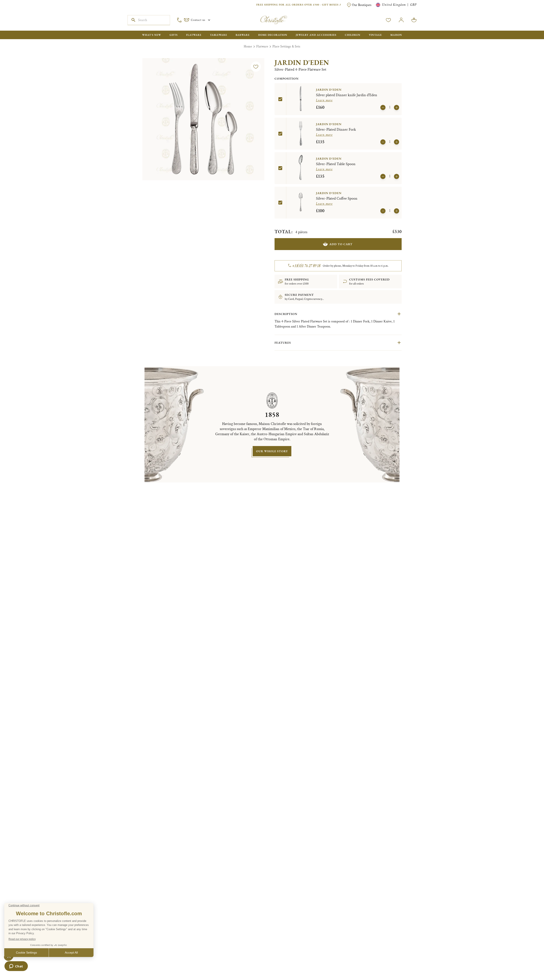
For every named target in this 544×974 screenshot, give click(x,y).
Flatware (262, 46)
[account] (388, 20)
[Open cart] (414, 20)
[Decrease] (382, 107)
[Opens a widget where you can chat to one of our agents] (16, 966)
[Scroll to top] (527, 957)
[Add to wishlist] (256, 67)
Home (248, 46)
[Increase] (396, 107)
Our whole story (272, 451)
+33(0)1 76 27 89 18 (306, 266)
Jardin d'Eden (302, 62)
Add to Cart (341, 244)
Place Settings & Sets (286, 46)
